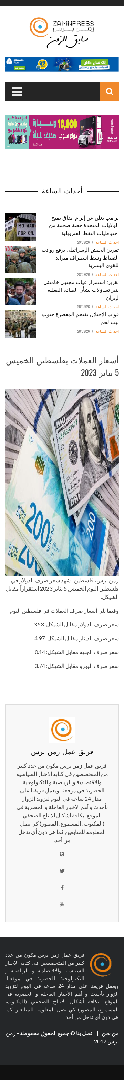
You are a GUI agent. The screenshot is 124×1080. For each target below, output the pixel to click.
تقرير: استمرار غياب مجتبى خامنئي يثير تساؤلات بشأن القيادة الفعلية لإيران (81, 289)
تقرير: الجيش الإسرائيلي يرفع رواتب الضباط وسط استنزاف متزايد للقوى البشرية (80, 257)
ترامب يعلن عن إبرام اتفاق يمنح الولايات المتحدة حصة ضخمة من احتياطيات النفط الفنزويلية (84, 224)
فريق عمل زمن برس (62, 751)
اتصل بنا (85, 1033)
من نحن (110, 1033)
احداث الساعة (107, 242)
